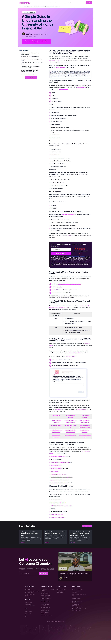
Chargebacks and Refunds (46, 596)
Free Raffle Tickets (45, 605)
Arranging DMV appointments (58, 517)
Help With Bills (44, 609)
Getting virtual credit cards (57, 514)
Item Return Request (45, 593)
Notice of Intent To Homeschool (79, 608)
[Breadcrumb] (19, 6)
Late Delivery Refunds (45, 592)
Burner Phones (28, 589)
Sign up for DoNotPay (61, 253)
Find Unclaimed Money (45, 607)
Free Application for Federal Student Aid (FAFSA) (69, 284)
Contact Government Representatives (76, 605)
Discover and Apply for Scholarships (45, 613)
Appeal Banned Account (46, 598)
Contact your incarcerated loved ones (60, 462)
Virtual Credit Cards (29, 592)
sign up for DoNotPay (71, 356)
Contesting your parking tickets (58, 502)
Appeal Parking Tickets (61, 589)
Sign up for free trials (56, 468)
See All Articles (87, 525)
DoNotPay (24, 3)
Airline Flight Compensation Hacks (32, 590)
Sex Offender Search (76, 610)
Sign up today (43, 573)
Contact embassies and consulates (59, 482)
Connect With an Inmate (77, 589)
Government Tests (76, 596)
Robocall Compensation (30, 605)
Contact (26, 616)
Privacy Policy (82, 256)
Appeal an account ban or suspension (60, 480)
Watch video (63, 568)
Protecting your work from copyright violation (61, 505)
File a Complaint (59, 592)
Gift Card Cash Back (45, 604)
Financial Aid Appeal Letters (29, 12)
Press (26, 614)
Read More (22, 542)
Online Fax (74, 592)
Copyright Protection (60, 590)
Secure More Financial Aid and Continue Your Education (36, 41)
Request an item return (56, 465)
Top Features (58, 2)
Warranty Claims (28, 596)
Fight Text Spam (28, 604)
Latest (65, 2)
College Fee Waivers (45, 610)
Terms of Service (28, 611)
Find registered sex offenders (58, 456)
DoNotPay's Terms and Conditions (73, 256)
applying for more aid (81, 409)
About (70, 2)
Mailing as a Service (76, 590)
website (69, 235)
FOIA (73, 600)
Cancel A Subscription (45, 595)
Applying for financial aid (55, 60)
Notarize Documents (76, 598)
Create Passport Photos (77, 607)
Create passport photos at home (58, 474)
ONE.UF (57, 289)
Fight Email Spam (28, 602)
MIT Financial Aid (56, 415)
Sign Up (88, 2)
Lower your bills (54, 471)
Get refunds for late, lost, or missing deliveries (62, 477)
